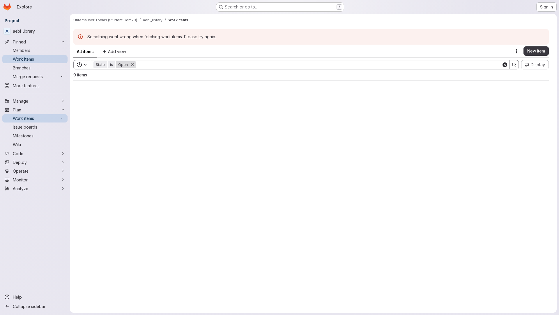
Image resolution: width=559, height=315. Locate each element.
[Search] (514, 64)
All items (85, 51)
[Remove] (132, 64)
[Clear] (504, 64)
